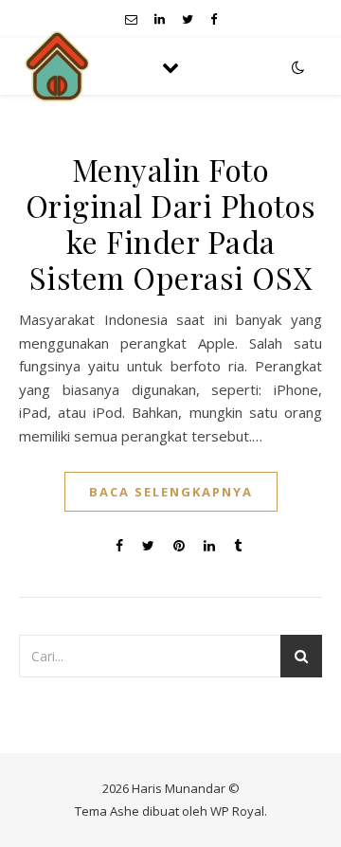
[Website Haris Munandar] (57, 66)
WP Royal (237, 811)
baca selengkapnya (171, 491)
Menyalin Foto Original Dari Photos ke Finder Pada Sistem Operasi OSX (171, 223)
